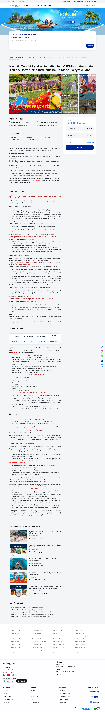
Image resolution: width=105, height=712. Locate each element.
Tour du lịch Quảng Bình (38, 633)
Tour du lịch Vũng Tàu (58, 641)
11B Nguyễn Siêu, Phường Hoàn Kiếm (65, 671)
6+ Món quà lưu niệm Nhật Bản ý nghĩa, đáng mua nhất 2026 (26, 610)
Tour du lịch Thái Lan (16, 647)
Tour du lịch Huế (57, 633)
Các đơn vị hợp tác (8, 696)
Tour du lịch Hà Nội (15, 630)
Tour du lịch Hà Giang (58, 630)
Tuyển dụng (62, 690)
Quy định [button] (13, 414)
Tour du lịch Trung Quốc (16, 650)
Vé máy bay (27, 5)
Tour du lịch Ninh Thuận (38, 638)
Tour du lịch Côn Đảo (16, 644)
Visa (45, 5)
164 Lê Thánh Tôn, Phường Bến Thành (65, 666)
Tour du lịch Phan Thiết (16, 638)
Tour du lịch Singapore (80, 644)
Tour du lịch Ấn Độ (79, 650)
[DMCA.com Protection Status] (97, 709)
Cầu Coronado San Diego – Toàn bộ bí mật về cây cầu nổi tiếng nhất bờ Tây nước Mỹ (33, 612)
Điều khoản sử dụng (8, 702)
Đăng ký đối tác (63, 702)
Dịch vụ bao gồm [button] (16, 328)
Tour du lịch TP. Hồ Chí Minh (39, 641)
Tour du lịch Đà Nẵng (80, 633)
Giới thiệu (5, 690)
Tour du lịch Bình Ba (79, 638)
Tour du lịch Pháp (57, 652)
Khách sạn (40, 5)
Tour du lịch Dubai (57, 650)
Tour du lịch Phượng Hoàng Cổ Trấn (41, 650)
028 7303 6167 (91, 5)
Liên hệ (5, 693)
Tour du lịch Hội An (15, 636)
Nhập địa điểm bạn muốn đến (20, 37)
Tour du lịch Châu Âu (37, 652)
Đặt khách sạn (34, 696)
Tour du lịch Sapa (15, 633)
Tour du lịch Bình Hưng (58, 638)
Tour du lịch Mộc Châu (80, 630)
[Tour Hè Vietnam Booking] (52, 21)
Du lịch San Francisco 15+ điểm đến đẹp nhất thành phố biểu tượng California (31, 614)
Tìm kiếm (90, 45)
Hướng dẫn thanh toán (64, 693)
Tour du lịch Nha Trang (80, 636)
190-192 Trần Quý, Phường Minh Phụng (66, 664)
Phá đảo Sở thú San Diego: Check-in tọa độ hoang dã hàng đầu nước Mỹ (30, 616)
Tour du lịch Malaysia (37, 647)
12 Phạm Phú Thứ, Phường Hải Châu (65, 677)
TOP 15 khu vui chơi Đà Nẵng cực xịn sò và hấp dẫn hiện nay (26, 607)
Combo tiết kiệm (35, 702)
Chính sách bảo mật (8, 699)
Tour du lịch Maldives (16, 652)
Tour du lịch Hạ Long (37, 630)
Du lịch (33, 5)
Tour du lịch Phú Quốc (80, 641)
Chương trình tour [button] (16, 191)
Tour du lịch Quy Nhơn (37, 636)
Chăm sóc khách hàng (64, 696)
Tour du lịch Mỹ (78, 652)
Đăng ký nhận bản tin (64, 699)
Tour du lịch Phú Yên (58, 636)
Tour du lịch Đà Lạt (36, 644)
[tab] (35, 191)
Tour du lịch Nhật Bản (58, 647)
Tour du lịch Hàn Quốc (80, 647)
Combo (50, 5)
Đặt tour (79, 147)
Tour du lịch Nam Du (16, 641)
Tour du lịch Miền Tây (58, 644)
